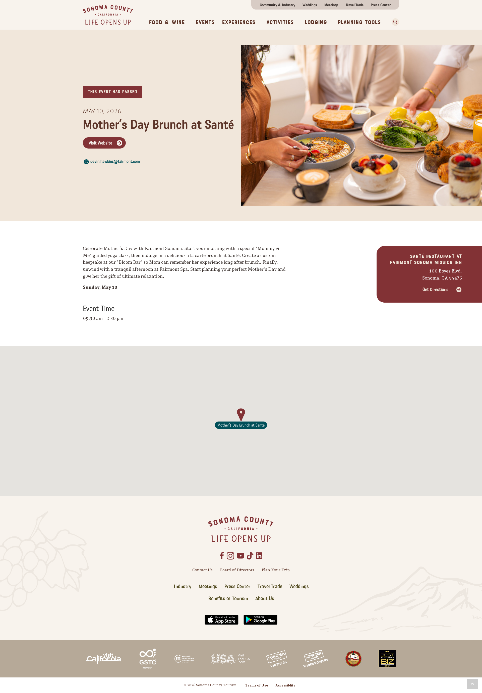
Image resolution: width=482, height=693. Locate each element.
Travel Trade (355, 5)
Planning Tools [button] (359, 22)
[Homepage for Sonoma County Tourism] (108, 14)
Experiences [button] (239, 22)
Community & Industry (277, 5)
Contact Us (202, 570)
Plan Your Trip (276, 570)
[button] (393, 22)
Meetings (331, 5)
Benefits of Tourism (228, 599)
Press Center (381, 5)
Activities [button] (280, 22)
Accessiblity (285, 685)
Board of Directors (237, 570)
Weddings (310, 5)
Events (205, 22)
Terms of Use (256, 685)
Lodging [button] (316, 22)
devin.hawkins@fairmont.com (115, 161)
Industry (182, 587)
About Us (264, 599)
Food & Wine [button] (167, 22)
